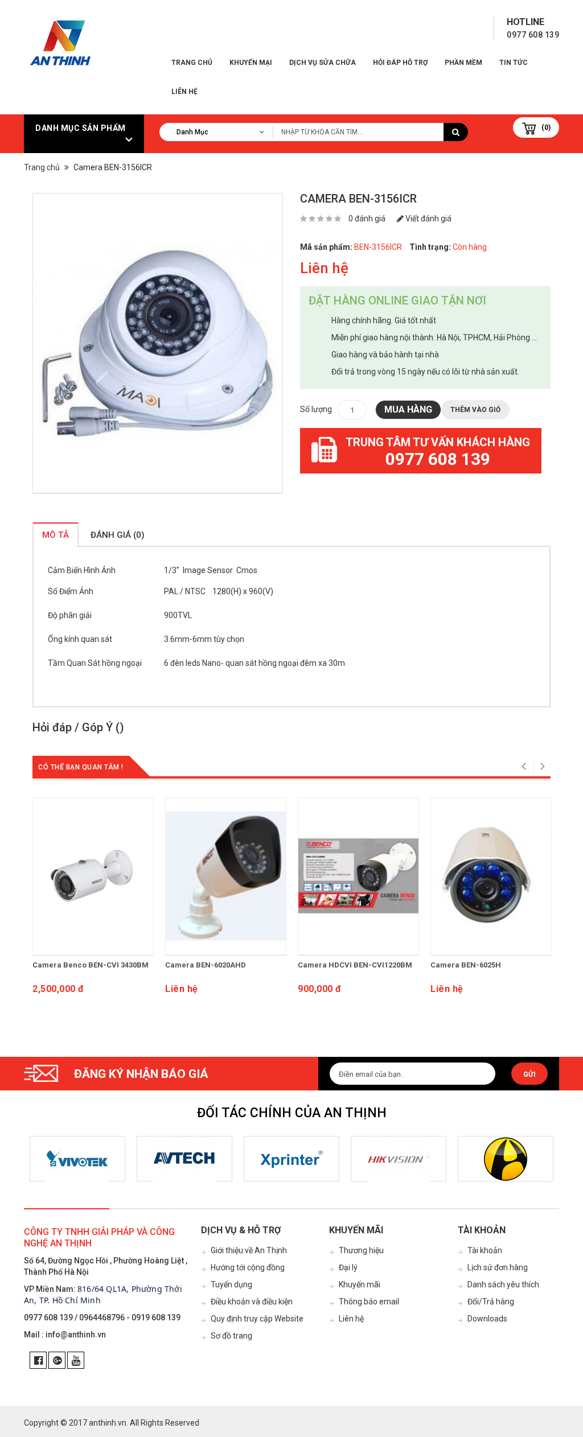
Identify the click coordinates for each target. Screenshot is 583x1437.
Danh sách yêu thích (503, 1284)
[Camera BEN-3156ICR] (157, 343)
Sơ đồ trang (231, 1335)
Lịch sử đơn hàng (497, 1267)
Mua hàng (408, 409)
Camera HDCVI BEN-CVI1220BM (355, 965)
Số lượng (316, 409)
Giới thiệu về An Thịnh (249, 1250)
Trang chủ (191, 63)
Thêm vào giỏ (475, 410)
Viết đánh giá (427, 218)
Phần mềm (463, 63)
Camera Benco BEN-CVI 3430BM (90, 965)
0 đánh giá (366, 218)
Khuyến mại (250, 63)
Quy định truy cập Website (257, 1318)
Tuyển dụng (231, 1284)
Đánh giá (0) (118, 535)
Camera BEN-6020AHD (205, 965)
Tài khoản (484, 1250)
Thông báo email (369, 1301)
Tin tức (513, 63)
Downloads (487, 1318)
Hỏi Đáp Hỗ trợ (400, 63)
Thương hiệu (361, 1250)
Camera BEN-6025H (465, 965)
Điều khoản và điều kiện (252, 1301)
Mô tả (55, 535)
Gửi (529, 1074)
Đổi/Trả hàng (490, 1301)
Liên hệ (184, 92)
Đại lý (348, 1267)
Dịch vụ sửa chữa (322, 63)
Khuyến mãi (359, 1284)
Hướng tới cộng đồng (248, 1267)
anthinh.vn (107, 1422)
